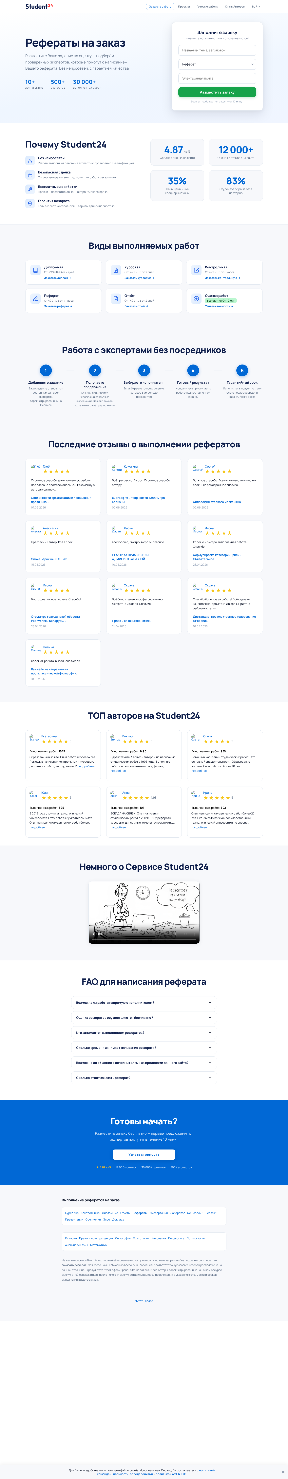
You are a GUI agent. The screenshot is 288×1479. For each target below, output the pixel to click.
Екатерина (49, 736)
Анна (125, 793)
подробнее (86, 766)
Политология (196, 1238)
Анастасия (50, 528)
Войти (256, 6)
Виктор (127, 736)
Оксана (129, 585)
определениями (141, 1474)
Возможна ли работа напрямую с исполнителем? (115, 1002)
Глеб (46, 467)
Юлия (45, 793)
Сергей (210, 467)
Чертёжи (211, 1213)
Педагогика (176, 1238)
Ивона (209, 528)
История (71, 1238)
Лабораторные (180, 1213)
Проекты (184, 6)
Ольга (207, 736)
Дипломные (110, 1213)
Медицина (159, 1238)
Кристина (131, 467)
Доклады (118, 1219)
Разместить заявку (217, 92)
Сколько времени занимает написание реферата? (116, 1047)
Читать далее (144, 1301)
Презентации (74, 1219)
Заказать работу (160, 6)
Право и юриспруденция (96, 1238)
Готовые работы (207, 6)
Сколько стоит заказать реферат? (103, 1078)
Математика (98, 1245)
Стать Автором (235, 6)
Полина (48, 647)
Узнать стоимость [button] (144, 1154)
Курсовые (72, 1213)
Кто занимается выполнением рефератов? (110, 1032)
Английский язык (76, 1245)
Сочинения (93, 1219)
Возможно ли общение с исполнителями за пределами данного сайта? (132, 1062)
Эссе (106, 1219)
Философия (123, 1238)
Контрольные (90, 1213)
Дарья (128, 528)
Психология (141, 1238)
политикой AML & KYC (171, 1474)
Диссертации (159, 1213)
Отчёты (125, 1213)
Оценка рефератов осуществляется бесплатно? (114, 1017)
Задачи (198, 1213)
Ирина (207, 793)
